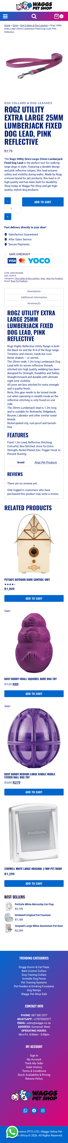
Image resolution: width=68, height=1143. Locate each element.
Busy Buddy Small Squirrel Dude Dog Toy (30, 679)
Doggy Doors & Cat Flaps (34, 967)
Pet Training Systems (34, 982)
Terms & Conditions (34, 1071)
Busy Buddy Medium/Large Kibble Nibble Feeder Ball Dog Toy (29, 775)
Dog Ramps (34, 990)
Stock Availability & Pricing (34, 1074)
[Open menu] (5, 16)
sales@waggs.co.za (39, 1023)
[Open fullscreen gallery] (60, 92)
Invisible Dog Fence (34, 978)
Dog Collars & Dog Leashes (34, 25)
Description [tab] (34, 291)
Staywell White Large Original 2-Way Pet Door (33, 869)
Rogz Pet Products (54, 278)
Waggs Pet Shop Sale (34, 994)
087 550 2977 (39, 1015)
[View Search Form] (34, 16)
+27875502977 (42, 1019)
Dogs (15, 25)
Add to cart (42, 202)
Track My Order (34, 1063)
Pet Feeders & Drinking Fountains (34, 986)
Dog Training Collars (34, 974)
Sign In (34, 1055)
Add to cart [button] (34, 598)
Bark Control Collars (34, 971)
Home (7, 25)
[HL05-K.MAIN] (34, 66)
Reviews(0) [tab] (34, 303)
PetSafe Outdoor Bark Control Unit (27, 579)
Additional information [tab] (34, 297)
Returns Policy (34, 1078)
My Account (34, 1059)
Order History (34, 1067)
